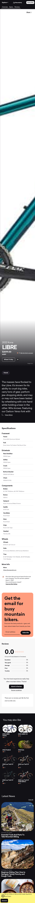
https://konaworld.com (9, 570)
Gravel (6, 373)
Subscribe (30, 2)
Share (28, 12)
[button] (7, 896)
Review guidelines (16, 690)
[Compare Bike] (18, 359)
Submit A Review (16, 686)
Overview (5, 7)
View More (9, 415)
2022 (4, 343)
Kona (10, 343)
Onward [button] (4, 900)
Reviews (17, 7)
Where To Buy (8, 359)
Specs (11, 7)
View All (30, 799)
